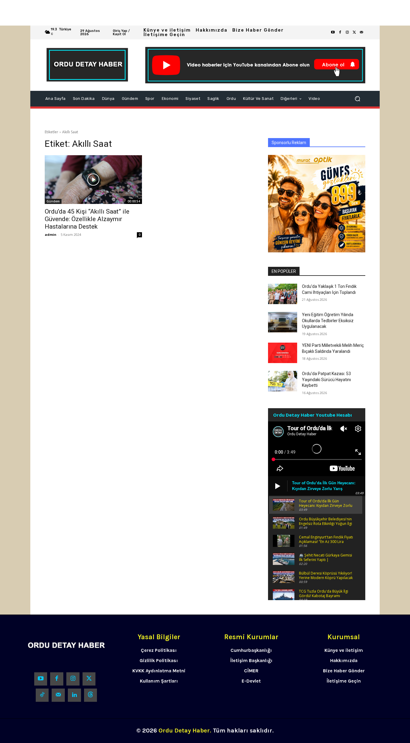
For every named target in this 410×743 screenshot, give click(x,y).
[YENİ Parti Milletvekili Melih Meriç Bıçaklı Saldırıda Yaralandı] (282, 353)
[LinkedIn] (74, 695)
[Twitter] (354, 32)
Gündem (53, 201)
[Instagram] (347, 32)
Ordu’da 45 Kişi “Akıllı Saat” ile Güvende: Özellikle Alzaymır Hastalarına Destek (87, 219)
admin (50, 234)
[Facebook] (340, 32)
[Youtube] (332, 32)
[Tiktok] (42, 695)
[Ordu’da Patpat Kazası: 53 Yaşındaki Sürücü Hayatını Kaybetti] (282, 381)
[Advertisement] (180, 13)
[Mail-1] (361, 32)
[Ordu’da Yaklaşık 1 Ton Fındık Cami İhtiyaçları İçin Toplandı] (282, 294)
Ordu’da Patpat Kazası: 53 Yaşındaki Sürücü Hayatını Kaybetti (326, 379)
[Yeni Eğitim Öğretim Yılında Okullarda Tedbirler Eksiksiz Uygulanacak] (282, 322)
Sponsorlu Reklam (289, 142)
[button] (357, 98)
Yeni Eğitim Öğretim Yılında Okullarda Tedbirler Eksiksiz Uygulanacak (328, 320)
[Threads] (90, 695)
